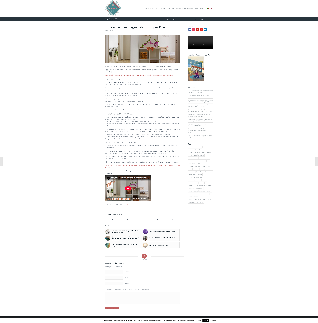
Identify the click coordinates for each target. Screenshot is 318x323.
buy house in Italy (193, 155)
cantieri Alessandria (193, 158)
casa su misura (192, 163)
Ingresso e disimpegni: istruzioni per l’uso (135, 27)
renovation (207, 182)
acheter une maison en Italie (195, 147)
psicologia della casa (193, 182)
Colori (198, 163)
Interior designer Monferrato (195, 174)
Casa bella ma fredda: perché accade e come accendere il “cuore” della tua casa (198, 110)
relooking (201, 182)
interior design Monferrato (195, 180)
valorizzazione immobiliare (195, 205)
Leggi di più (212, 320)
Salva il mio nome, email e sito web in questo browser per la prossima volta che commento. (129, 289)
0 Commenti (119, 209)
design (204, 166)
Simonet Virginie (130, 209)
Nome (127, 271)
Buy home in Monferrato (194, 152)
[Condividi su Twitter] (127, 219)
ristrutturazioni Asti (193, 193)
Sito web (127, 283)
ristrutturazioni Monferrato (195, 199)
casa (208, 160)
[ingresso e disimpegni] (142, 49)
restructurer (191, 185)
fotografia (209, 166)
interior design (199, 171)
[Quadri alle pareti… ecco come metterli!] (316, 161)
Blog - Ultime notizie (111, 19)
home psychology (204, 169)
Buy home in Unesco (206, 152)
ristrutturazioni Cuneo (204, 193)
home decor (196, 169)
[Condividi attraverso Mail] (172, 219)
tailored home (200, 202)
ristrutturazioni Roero (207, 199)
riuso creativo (192, 202)
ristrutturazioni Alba (193, 191)
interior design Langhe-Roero (195, 177)
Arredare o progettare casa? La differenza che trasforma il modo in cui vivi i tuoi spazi (198, 129)
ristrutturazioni (199, 188)
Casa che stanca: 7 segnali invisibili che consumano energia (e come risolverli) (200, 136)
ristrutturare (191, 188)
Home (190, 169)
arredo (190, 149)
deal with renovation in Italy (195, 166)
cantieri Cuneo (192, 160)
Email (126, 277)
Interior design (109, 30)
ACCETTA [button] (205, 320)
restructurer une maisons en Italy (203, 185)
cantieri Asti (201, 158)
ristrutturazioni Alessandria (205, 191)
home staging (192, 171)
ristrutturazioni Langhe (194, 196)
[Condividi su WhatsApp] (142, 219)
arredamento (206, 147)
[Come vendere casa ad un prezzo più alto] (1, 161)
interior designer (208, 171)
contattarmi (162, 171)
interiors (204, 180)
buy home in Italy (197, 149)
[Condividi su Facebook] (112, 219)
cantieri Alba (201, 155)
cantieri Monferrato (201, 160)
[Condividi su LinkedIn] (157, 219)
